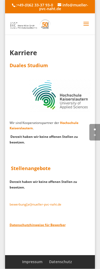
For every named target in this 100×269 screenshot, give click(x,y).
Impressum (32, 261)
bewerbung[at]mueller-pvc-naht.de (35, 204)
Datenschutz (60, 261)
